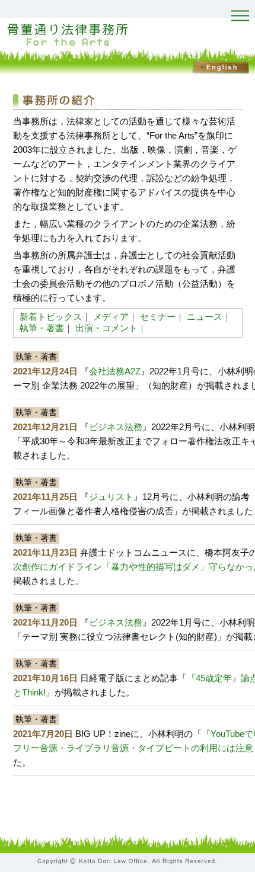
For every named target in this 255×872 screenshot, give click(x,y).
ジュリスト (111, 497)
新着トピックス (51, 317)
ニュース (204, 317)
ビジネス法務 (115, 427)
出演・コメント (106, 328)
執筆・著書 (42, 328)
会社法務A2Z (115, 371)
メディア (111, 317)
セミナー (158, 317)
